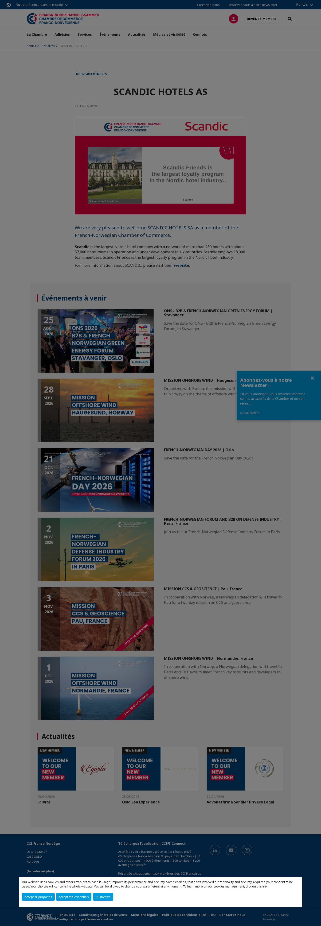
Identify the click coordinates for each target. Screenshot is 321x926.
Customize (103, 897)
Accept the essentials (74, 897)
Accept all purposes (38, 897)
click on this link (256, 886)
